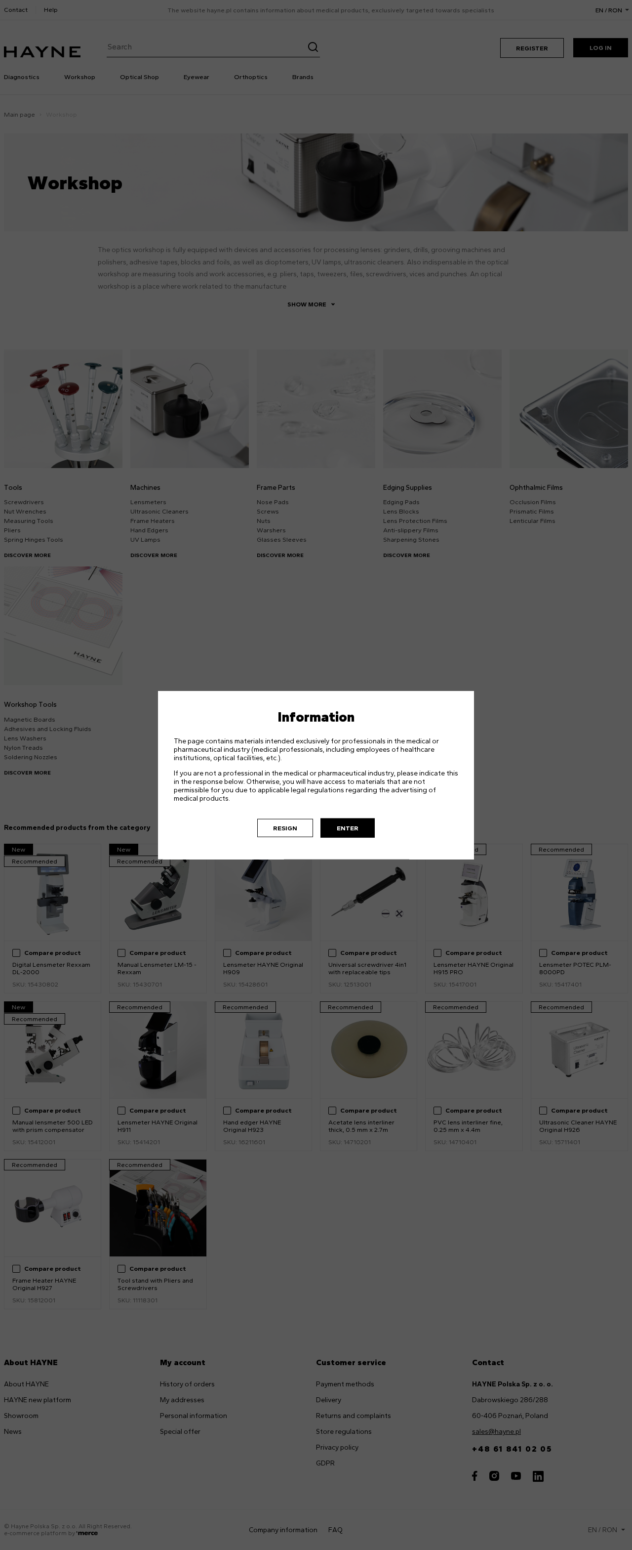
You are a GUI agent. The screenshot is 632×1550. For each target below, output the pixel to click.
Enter (347, 827)
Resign (285, 827)
